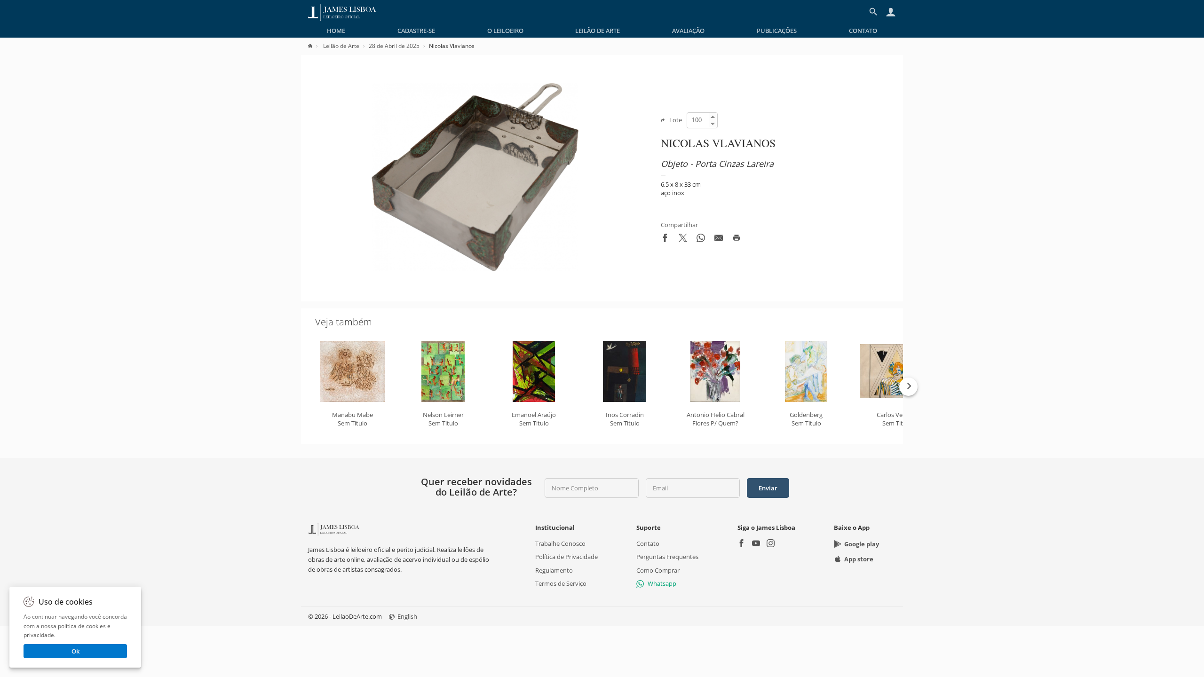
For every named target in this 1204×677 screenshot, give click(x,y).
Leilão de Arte (597, 30)
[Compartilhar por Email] (718, 240)
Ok (75, 651)
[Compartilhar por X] (683, 240)
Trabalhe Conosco (560, 543)
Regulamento (554, 570)
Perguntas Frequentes (667, 556)
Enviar (768, 488)
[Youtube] (756, 544)
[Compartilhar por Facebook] (665, 240)
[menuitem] (336, 31)
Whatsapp (662, 583)
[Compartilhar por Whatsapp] (701, 240)
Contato (863, 30)
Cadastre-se (416, 30)
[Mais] (908, 387)
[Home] (315, 46)
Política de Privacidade (566, 556)
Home (336, 30)
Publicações (777, 30)
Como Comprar (658, 570)
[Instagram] (771, 544)
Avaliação (688, 30)
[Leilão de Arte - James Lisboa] (342, 12)
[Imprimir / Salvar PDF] (736, 240)
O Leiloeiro (505, 30)
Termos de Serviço (560, 583)
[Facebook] (741, 544)
